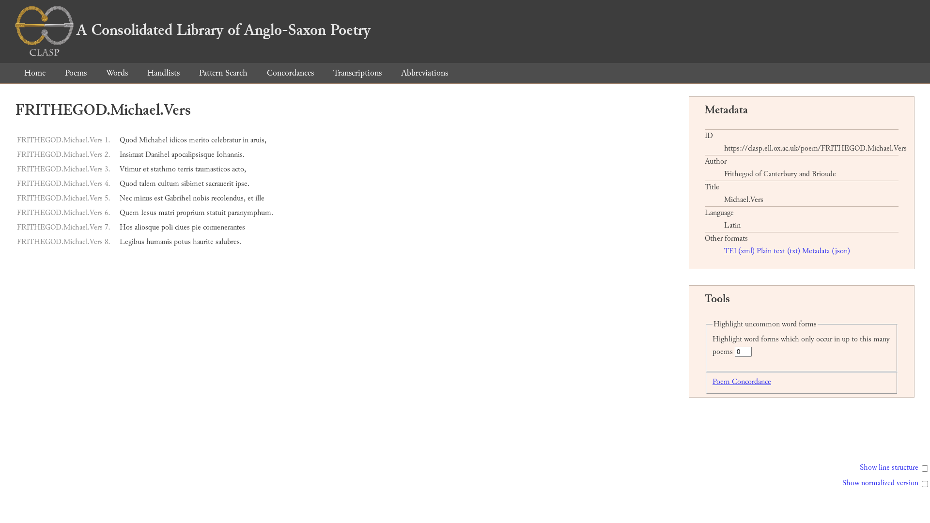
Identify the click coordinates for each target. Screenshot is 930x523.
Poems (76, 73)
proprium (190, 212)
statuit (216, 212)
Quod (128, 140)
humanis (159, 241)
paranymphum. (250, 212)
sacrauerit (219, 183)
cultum (168, 183)
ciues (182, 227)
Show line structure (889, 467)
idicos (178, 140)
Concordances (290, 73)
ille (259, 198)
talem (147, 183)
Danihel (157, 154)
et (146, 169)
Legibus (132, 241)
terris (185, 169)
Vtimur (130, 169)
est (158, 198)
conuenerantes (224, 227)
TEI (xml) (739, 251)
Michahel (153, 140)
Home (35, 73)
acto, (239, 169)
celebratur (226, 140)
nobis (201, 198)
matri (166, 212)
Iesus (148, 212)
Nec (126, 198)
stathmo (163, 169)
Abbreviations (424, 73)
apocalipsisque (193, 154)
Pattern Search (223, 73)
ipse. (242, 183)
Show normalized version (880, 483)
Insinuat (131, 154)
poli (167, 227)
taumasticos (212, 169)
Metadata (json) (826, 251)
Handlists (163, 73)
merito (199, 140)
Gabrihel (178, 198)
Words (117, 73)
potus (182, 241)
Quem (129, 212)
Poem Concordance (742, 381)
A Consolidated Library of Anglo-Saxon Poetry (224, 30)
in (245, 140)
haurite (203, 241)
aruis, (258, 140)
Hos (126, 227)
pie (196, 227)
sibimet (192, 183)
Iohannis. (231, 154)
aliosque (147, 227)
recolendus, (228, 198)
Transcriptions (357, 73)
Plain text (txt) (778, 251)
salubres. (229, 241)
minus (143, 198)
